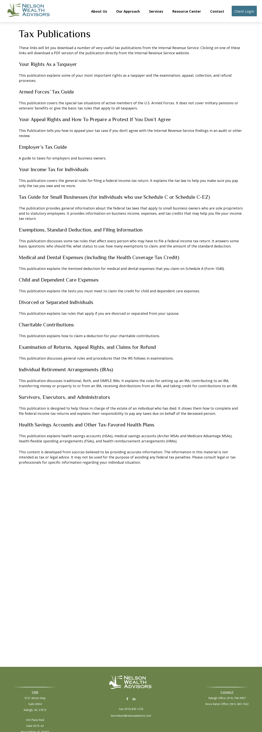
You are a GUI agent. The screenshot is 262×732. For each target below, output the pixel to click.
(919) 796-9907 (236, 698)
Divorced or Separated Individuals (56, 302)
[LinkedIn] (134, 698)
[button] (99, 11)
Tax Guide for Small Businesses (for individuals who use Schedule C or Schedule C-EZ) (114, 197)
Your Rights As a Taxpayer (48, 64)
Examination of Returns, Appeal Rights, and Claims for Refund (87, 347)
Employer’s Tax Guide (43, 147)
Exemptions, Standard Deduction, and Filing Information (81, 230)
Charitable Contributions (46, 325)
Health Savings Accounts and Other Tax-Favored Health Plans (86, 425)
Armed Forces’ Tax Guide (46, 92)
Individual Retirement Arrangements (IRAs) (66, 369)
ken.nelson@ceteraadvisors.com (131, 715)
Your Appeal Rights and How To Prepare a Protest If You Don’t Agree (95, 119)
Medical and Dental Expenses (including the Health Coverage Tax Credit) (99, 257)
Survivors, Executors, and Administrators (64, 397)
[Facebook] (127, 698)
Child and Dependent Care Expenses (59, 280)
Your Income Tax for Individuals (53, 169)
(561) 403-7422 (239, 704)
